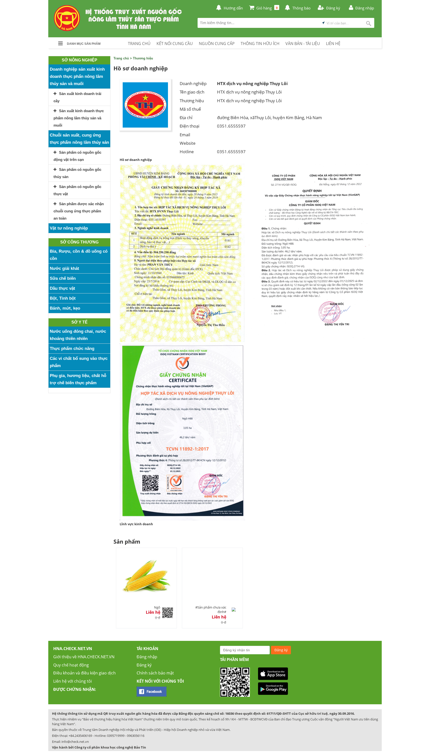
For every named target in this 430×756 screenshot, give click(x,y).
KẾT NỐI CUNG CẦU (175, 43)
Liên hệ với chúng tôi (72, 681)
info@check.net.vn (75, 741)
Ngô (157, 607)
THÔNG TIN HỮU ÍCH (260, 43)
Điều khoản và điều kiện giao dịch (84, 673)
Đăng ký (144, 665)
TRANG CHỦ (139, 43)
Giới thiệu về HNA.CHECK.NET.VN (83, 657)
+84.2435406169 (80, 735)
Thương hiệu (143, 58)
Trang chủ (121, 58)
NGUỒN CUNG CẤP (217, 43)
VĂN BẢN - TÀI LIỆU (302, 43)
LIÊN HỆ (333, 43)
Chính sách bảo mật (155, 673)
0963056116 (135, 735)
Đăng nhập (147, 657)
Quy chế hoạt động (71, 665)
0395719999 (115, 735)
